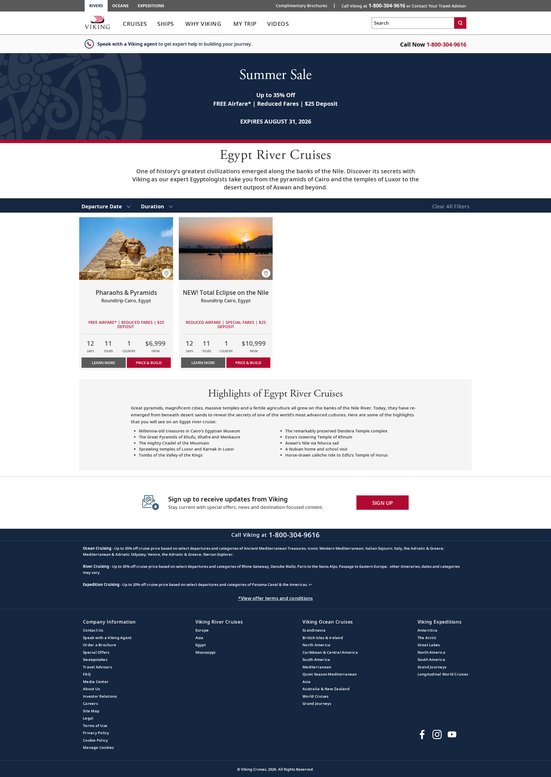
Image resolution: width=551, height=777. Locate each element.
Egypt (200, 644)
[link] (134, 25)
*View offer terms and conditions (275, 598)
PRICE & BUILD (149, 362)
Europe (202, 630)
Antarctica (428, 630)
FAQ (87, 674)
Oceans (120, 5)
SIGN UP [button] (382, 502)
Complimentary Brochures (301, 6)
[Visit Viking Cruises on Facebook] (422, 734)
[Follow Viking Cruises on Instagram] (437, 734)
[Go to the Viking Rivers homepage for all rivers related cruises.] (97, 22)
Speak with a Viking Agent (107, 637)
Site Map (91, 710)
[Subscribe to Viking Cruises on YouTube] (452, 734)
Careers (90, 703)
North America (316, 644)
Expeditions (151, 5)
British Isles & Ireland (322, 637)
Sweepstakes (95, 659)
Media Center (95, 681)
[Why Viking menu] (229, 24)
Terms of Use (95, 725)
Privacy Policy (96, 732)
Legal (88, 718)
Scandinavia (313, 630)
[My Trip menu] (263, 24)
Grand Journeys (316, 703)
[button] (166, 273)
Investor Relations (100, 696)
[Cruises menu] (154, 24)
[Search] (460, 23)
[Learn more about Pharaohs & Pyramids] (126, 248)
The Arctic (427, 637)
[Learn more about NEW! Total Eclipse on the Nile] (226, 248)
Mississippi (205, 652)
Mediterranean (316, 667)
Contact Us (93, 630)
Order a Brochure (99, 644)
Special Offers (96, 652)
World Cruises (315, 696)
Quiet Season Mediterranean (329, 674)
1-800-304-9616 (446, 44)
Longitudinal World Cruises (443, 674)
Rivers (96, 5)
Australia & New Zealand (326, 688)
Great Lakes (429, 644)
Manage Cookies (98, 747)
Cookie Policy (95, 740)
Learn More (103, 362)
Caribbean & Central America (330, 652)
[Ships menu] (180, 24)
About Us (91, 688)
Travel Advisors (97, 667)
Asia (199, 637)
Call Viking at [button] (404, 5)
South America (316, 659)
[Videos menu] (295, 24)
